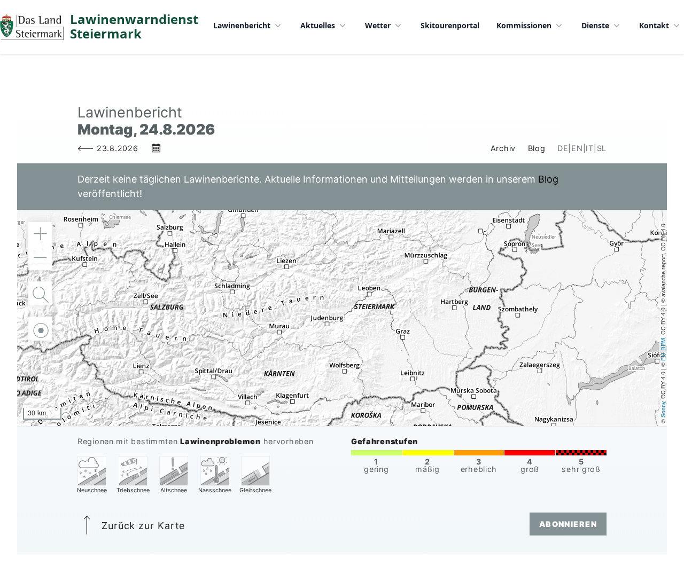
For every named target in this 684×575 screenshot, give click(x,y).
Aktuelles (317, 25)
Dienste (595, 25)
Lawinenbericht (241, 25)
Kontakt (654, 25)
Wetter (378, 25)
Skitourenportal (450, 25)
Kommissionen (523, 25)
